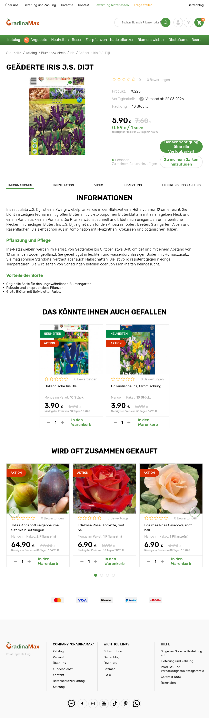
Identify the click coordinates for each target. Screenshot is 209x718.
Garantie (67, 5)
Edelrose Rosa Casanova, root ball (168, 527)
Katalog (13, 40)
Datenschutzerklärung (69, 681)
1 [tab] (95, 575)
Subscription (113, 651)
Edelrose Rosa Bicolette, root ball (101, 527)
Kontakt (83, 5)
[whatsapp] (136, 703)
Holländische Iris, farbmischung (136, 386)
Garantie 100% (171, 677)
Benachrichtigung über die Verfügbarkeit (181, 146)
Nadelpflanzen (122, 40)
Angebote (38, 40)
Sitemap (109, 669)
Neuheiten (60, 40)
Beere (196, 40)
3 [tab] (107, 575)
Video (98, 185)
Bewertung (132, 185)
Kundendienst (63, 669)
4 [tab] (113, 575)
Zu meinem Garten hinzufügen (181, 162)
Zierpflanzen (96, 40)
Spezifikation (63, 185)
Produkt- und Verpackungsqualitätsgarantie (182, 669)
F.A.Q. (108, 675)
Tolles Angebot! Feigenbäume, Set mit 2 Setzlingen (35, 527)
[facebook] (82, 703)
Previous (14, 512)
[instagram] (93, 703)
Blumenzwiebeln (152, 40)
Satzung (59, 687)
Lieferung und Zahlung (39, 5)
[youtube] (104, 703)
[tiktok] (115, 703)
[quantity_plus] (62, 422)
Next (194, 512)
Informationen (20, 185)
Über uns (11, 5)
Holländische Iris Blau (61, 386)
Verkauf (58, 657)
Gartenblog (196, 5)
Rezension (168, 683)
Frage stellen (143, 5)
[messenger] (71, 703)
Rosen (77, 40)
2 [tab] (101, 575)
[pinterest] (125, 703)
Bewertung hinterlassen (111, 5)
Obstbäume (178, 40)
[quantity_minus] (48, 422)
